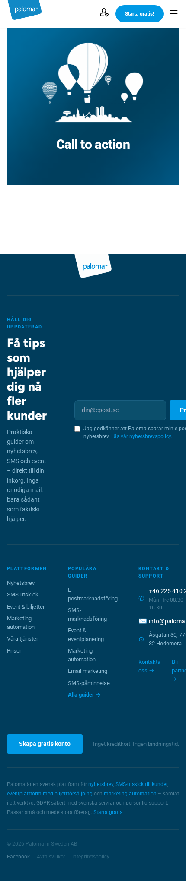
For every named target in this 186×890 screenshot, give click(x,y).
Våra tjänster (22, 638)
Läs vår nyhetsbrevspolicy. (141, 436)
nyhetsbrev (100, 784)
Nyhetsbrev (21, 583)
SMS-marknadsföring (87, 614)
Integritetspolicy (90, 857)
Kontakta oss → (149, 666)
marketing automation (130, 794)
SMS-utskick (22, 594)
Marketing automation (21, 622)
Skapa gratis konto (45, 743)
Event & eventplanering (86, 634)
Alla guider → (84, 694)
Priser (14, 650)
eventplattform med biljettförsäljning (50, 794)
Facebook (18, 857)
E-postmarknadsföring (93, 594)
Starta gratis (107, 812)
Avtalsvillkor (51, 857)
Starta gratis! (139, 14)
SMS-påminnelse (89, 683)
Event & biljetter (26, 606)
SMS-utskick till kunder (141, 784)
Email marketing (87, 671)
